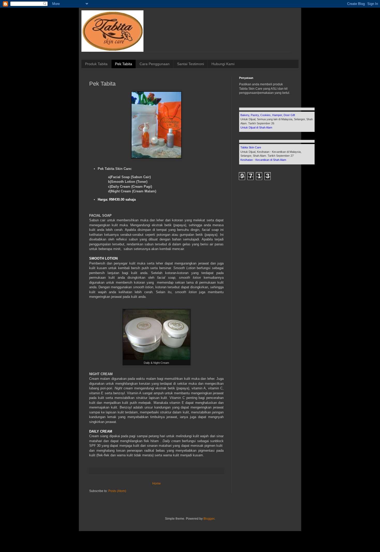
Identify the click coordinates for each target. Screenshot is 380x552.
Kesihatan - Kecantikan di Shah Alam (263, 159)
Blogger (208, 518)
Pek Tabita (123, 64)
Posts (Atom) (117, 491)
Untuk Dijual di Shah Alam (256, 127)
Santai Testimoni (190, 64)
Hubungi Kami (222, 64)
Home (156, 483)
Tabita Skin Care (250, 147)
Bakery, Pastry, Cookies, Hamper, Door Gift (267, 115)
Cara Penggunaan (155, 64)
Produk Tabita (96, 64)
